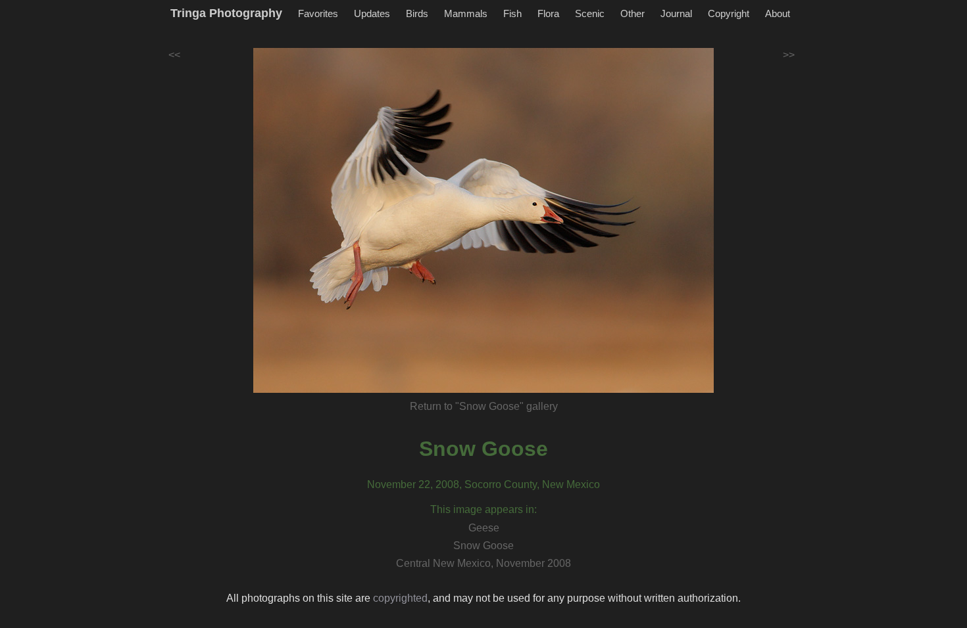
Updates (372, 13)
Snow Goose (483, 448)
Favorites (318, 13)
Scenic (590, 13)
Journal (676, 13)
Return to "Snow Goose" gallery (484, 406)
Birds (417, 13)
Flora (548, 13)
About (777, 13)
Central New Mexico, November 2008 (483, 563)
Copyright (728, 13)
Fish (512, 13)
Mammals (465, 13)
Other (632, 13)
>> (789, 54)
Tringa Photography (226, 13)
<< (174, 54)
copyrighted (400, 598)
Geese (483, 527)
